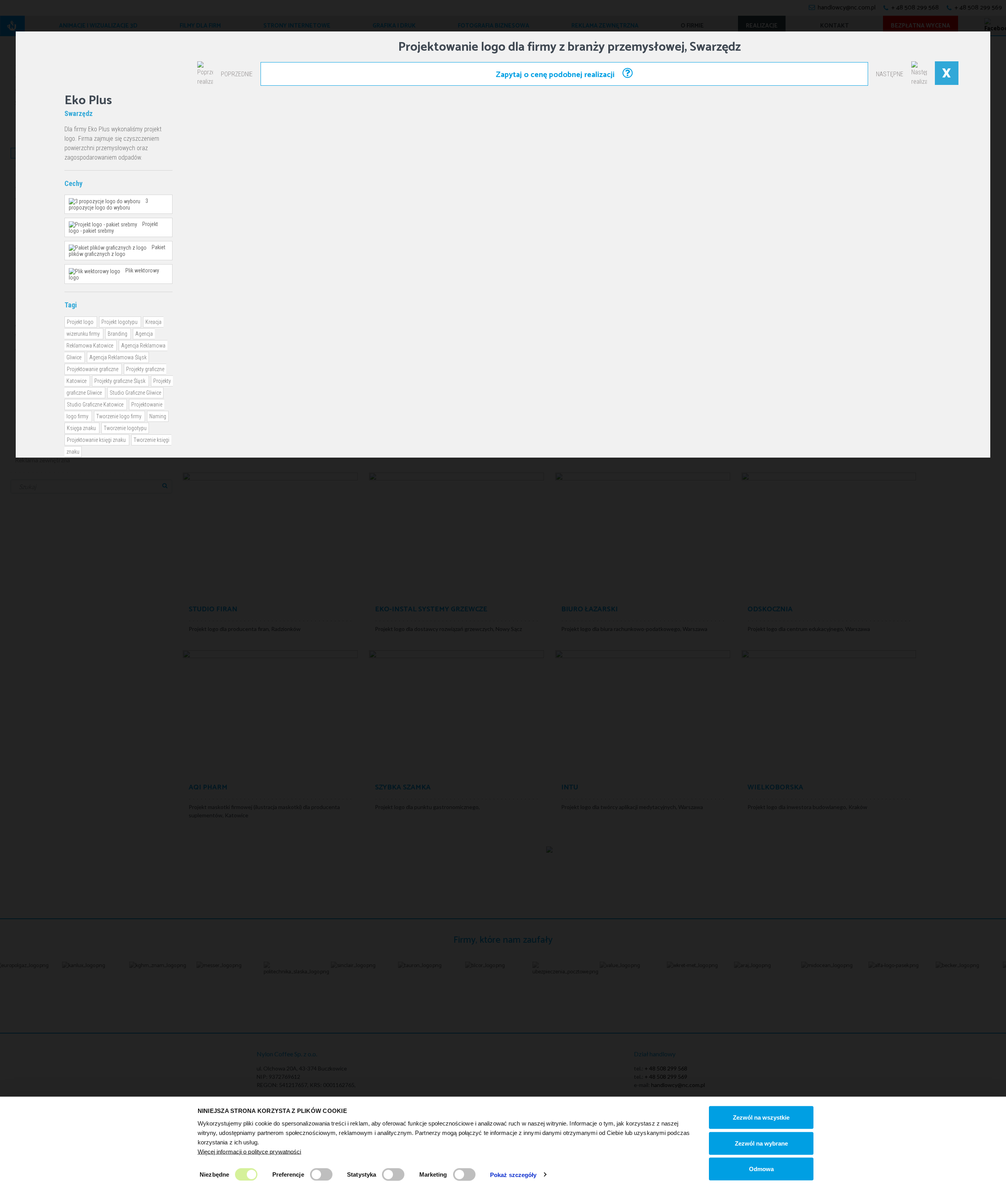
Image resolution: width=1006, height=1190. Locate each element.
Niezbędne (214, 1174)
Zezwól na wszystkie (761, 1117)
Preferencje (288, 1174)
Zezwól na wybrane (761, 1143)
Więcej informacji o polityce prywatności (249, 1151)
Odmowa (761, 1169)
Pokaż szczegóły (513, 1174)
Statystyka (361, 1174)
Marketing (433, 1174)
